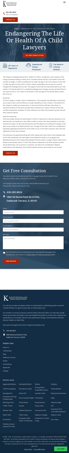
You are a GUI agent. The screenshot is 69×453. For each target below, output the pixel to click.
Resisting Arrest (8, 402)
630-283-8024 (11, 12)
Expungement (7, 393)
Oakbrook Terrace (9, 357)
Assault (21, 406)
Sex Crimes (54, 420)
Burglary (54, 384)
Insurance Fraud (40, 410)
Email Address (7, 226)
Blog (4, 354)
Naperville (6, 368)
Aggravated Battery (9, 384)
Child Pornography (9, 389)
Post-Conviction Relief (26, 398)
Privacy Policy (30, 255)
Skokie (5, 361)
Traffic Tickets (7, 406)
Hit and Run (7, 420)
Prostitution (39, 398)
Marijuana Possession (58, 393)
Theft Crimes (23, 415)
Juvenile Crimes (40, 393)
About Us (6, 347)
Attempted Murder (25, 384)
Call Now (60, 449)
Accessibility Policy (39, 449)
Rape (52, 398)
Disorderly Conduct (25, 389)
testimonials (7, 351)
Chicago (5, 371)
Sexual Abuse (23, 402)
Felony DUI (22, 393)
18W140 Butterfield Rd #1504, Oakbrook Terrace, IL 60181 (16, 336)
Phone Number (8, 217)
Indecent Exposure (25, 410)
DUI (52, 406)
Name (5, 208)
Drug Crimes (39, 406)
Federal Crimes (56, 415)
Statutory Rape (56, 402)
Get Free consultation (34, 55)
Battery (37, 384)
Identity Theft (7, 410)
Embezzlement (56, 389)
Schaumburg (7, 364)
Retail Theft (7, 415)
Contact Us (10, 20)
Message (6, 234)
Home (16, 29)
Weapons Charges (41, 415)
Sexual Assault (40, 402)
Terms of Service (44, 255)
